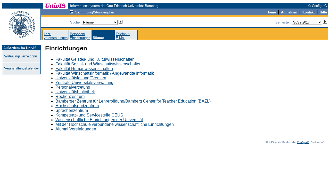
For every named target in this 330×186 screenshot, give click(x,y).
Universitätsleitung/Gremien (80, 78)
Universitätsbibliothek (75, 92)
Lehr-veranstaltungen (56, 36)
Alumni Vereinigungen (75, 129)
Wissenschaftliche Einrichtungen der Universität (99, 120)
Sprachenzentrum (71, 110)
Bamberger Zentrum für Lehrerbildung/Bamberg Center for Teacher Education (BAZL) (133, 101)
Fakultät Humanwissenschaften (84, 68)
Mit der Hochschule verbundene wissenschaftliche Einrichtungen (114, 124)
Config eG (303, 142)
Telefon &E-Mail (123, 36)
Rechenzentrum (70, 96)
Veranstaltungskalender (21, 68)
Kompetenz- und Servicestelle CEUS (89, 115)
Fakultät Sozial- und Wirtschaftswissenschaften (98, 64)
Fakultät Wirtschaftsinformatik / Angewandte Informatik (104, 73)
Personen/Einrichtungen (80, 36)
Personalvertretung (72, 87)
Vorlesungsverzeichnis (21, 56)
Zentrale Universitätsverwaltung (84, 82)
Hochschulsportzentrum (77, 106)
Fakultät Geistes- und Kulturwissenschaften (95, 59)
